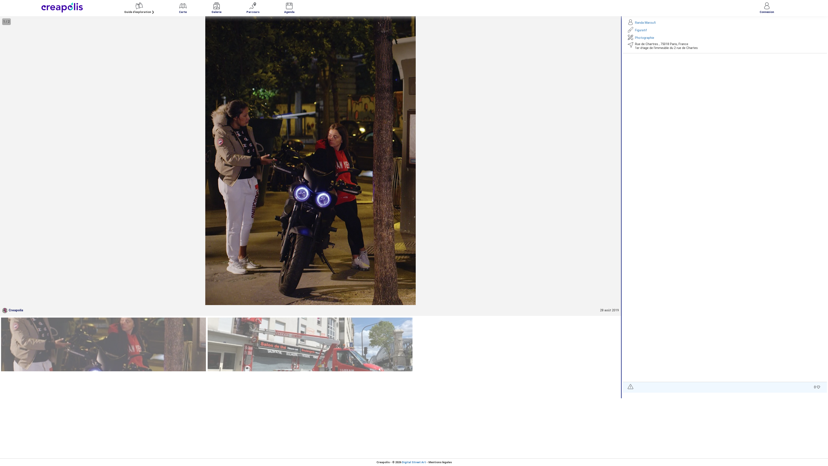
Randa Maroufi (645, 23)
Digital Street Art (414, 462)
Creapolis (16, 310)
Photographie (644, 38)
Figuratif (641, 30)
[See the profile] (5, 310)
